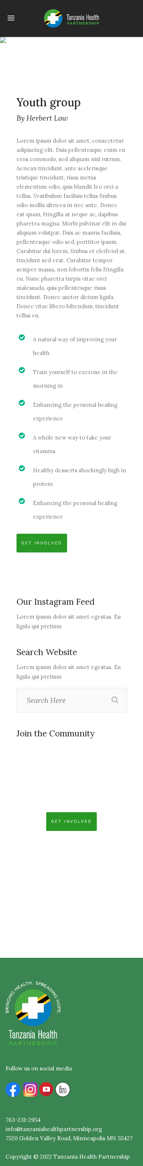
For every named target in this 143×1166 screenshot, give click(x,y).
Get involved (42, 543)
